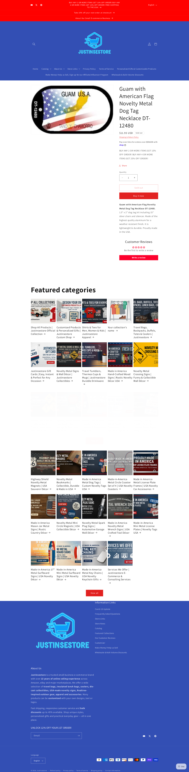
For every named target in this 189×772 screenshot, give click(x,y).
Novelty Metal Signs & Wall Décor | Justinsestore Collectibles (68, 375)
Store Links (100, 618)
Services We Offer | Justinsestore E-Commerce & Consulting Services (119, 574)
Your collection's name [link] (117, 329)
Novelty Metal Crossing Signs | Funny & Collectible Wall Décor (144, 375)
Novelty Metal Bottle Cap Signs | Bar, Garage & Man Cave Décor (68, 425)
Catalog (98, 628)
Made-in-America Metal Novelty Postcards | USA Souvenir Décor (117, 425)
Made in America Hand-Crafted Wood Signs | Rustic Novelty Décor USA (120, 375)
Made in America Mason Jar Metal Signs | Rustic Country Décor (40, 527)
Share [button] (124, 165)
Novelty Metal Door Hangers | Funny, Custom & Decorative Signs (94, 425)
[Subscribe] (78, 735)
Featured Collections (104, 633)
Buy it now (138, 195)
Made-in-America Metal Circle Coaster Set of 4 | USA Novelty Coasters (120, 484)
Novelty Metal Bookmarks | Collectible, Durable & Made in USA (68, 484)
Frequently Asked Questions (107, 614)
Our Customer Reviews (105, 638)
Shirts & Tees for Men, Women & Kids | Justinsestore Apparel (94, 332)
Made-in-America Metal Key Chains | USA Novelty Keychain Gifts (92, 574)
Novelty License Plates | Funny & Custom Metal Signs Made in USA (144, 425)
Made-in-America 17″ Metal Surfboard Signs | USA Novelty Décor (43, 574)
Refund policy (55, 770)
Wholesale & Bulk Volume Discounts (111, 652)
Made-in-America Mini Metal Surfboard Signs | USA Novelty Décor (68, 574)
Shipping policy (97, 770)
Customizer (100, 642)
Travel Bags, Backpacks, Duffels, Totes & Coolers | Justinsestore (144, 332)
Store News (100, 623)
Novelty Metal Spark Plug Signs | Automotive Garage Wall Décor (93, 527)
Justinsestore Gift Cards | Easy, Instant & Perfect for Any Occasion (42, 375)
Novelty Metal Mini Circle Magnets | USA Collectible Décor (68, 526)
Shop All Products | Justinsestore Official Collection (43, 330)
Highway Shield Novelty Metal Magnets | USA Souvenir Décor (39, 484)
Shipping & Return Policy (129, 137)
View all (94, 440)
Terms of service (82, 770)
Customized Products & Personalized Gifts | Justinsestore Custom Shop (69, 332)
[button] (34, 44)
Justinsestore (42, 770)
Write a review (139, 257)
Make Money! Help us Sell (106, 647)
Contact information (112, 770)
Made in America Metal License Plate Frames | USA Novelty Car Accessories (145, 484)
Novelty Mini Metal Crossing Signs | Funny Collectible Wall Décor (41, 425)
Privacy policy (68, 770)
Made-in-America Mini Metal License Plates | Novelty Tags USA (145, 527)
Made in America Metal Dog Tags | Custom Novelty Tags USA (94, 484)
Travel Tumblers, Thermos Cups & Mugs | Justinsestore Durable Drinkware (93, 375)
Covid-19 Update (102, 609)
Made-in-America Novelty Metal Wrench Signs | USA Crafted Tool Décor (119, 527)
